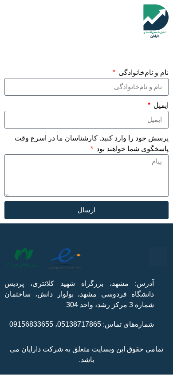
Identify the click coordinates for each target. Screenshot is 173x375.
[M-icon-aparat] (120, 256)
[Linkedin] (102, 256)
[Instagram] (158, 256)
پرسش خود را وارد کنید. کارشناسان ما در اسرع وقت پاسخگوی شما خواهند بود (92, 143)
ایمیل (160, 105)
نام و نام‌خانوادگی (143, 72)
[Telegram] (139, 256)
